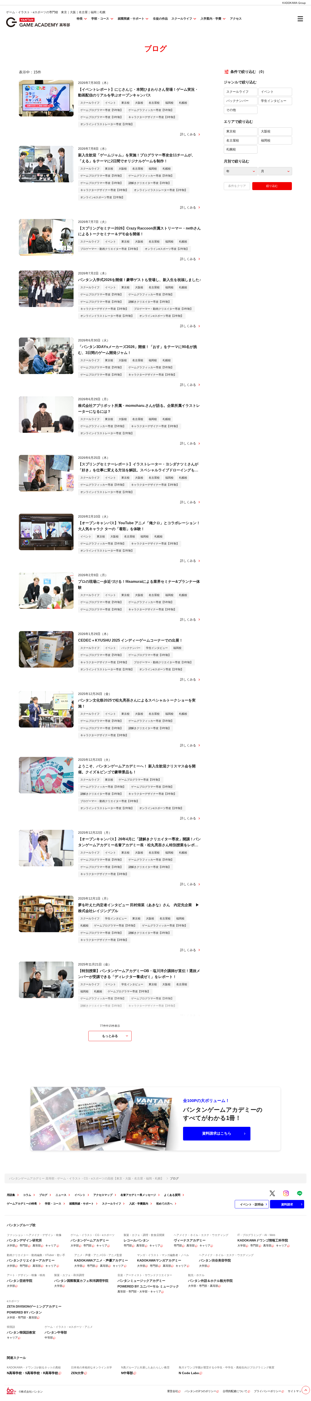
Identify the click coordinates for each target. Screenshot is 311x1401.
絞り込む (272, 186)
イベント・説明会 (252, 1204)
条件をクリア (237, 186)
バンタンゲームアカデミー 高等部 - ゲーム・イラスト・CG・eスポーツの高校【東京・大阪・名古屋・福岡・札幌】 (86, 1178)
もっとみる (110, 1036)
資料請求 (287, 1204)
